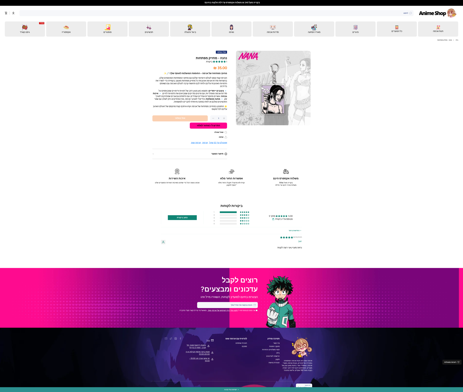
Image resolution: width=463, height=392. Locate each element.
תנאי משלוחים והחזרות (271, 349)
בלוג (278, 353)
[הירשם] (200, 305)
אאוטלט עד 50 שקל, (218, 142)
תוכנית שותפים (241, 343)
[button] (231, 389)
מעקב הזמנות (274, 346)
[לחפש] (411, 13)
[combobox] (216, 13)
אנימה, (205, 142)
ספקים (244, 346)
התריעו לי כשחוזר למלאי (208, 125)
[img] (286, 237)
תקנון (278, 359)
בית (457, 40)
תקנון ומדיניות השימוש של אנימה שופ (223, 310)
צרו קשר (276, 343)
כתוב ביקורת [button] (182, 217)
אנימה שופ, (196, 142)
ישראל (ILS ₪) (305, 388)
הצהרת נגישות (274, 362)
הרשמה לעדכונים (273, 356)
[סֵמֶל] (438, 13)
